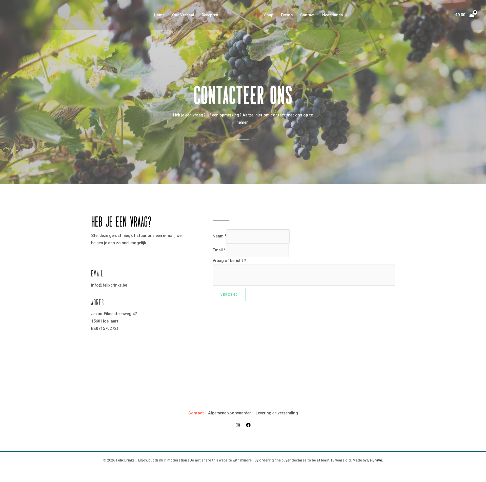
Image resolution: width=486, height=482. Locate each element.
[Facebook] (248, 425)
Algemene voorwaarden (230, 413)
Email (219, 250)
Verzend (229, 294)
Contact (196, 413)
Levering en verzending (277, 413)
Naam (220, 236)
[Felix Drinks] (241, 14)
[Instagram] (237, 425)
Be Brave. (375, 460)
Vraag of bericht (229, 260)
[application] (345, 15)
